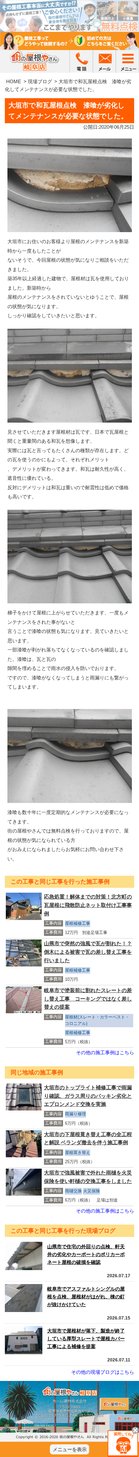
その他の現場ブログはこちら (102, 1372)
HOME (13, 81)
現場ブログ (40, 81)
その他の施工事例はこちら (105, 1052)
